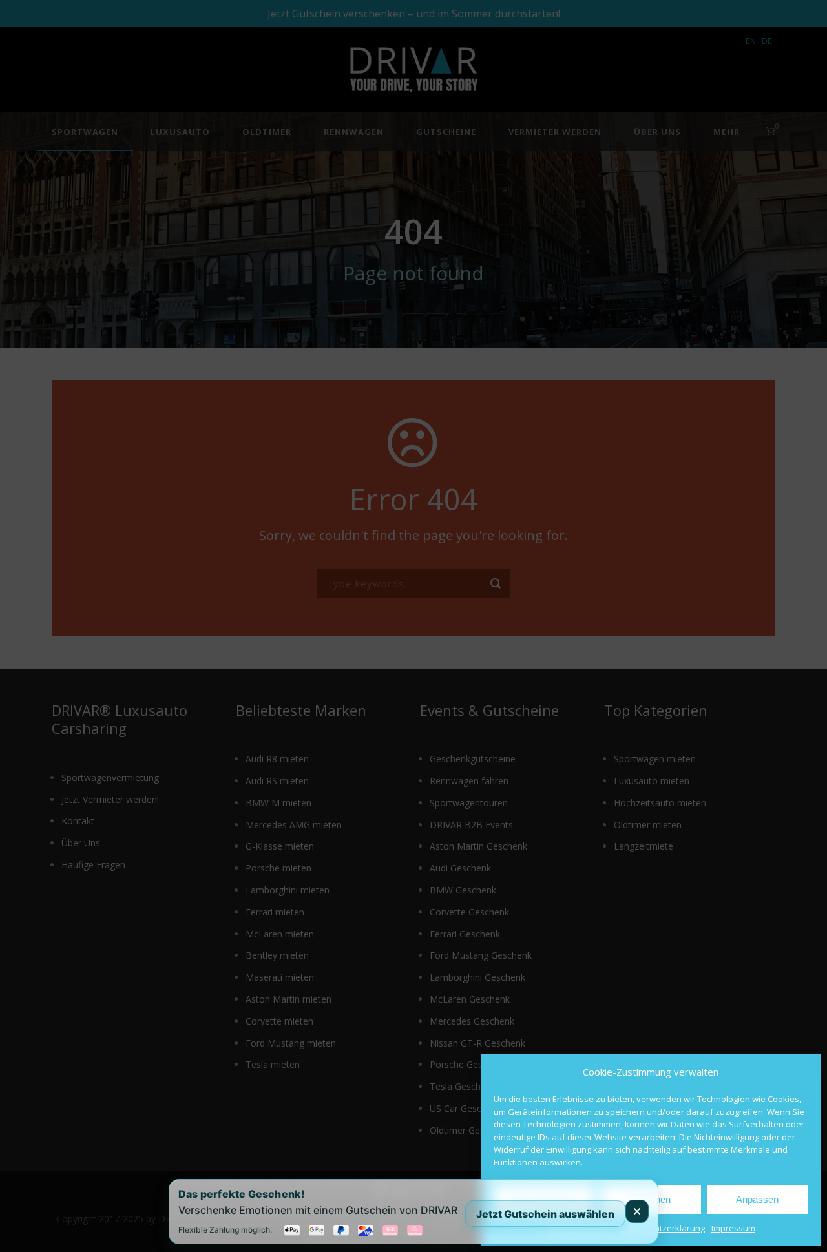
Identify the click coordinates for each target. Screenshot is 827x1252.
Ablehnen (651, 1199)
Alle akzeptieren (544, 1199)
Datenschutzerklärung (661, 1228)
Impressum (733, 1228)
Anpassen (757, 1199)
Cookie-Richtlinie (578, 1228)
